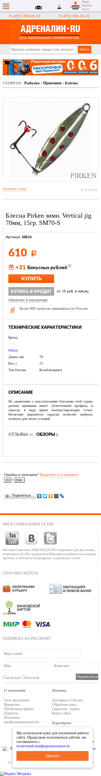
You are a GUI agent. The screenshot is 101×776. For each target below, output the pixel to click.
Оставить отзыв (14, 189)
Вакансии (12, 705)
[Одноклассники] (51, 495)
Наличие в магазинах (27, 300)
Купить (31, 278)
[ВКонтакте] (39, 495)
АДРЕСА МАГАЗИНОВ (39, 7)
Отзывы (20, 434)
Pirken (13, 350)
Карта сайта (61, 713)
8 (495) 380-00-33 (24, 16)
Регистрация (65, 7)
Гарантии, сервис (66, 709)
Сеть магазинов (16, 700)
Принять (53, 756)
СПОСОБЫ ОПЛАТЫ (20, 573)
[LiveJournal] (62, 495)
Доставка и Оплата (67, 700)
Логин (59, 7)
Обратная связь (64, 705)
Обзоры (47, 434)
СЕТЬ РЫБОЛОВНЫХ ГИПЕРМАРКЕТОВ (50, 32)
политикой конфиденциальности (43, 746)
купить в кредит (31, 291)
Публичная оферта (19, 709)
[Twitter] (45, 495)
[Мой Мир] (56, 495)
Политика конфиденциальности (21, 720)
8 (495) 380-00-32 (74, 16)
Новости (11, 713)
